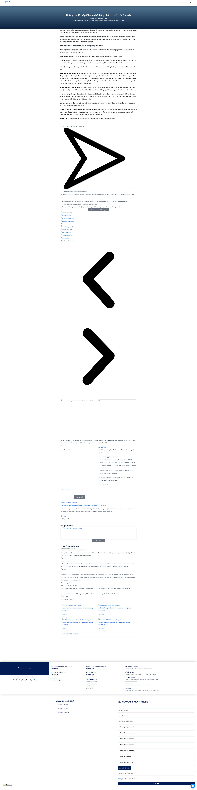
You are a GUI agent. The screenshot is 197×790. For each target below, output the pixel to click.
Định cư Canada (108, 20)
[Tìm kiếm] (190, 2)
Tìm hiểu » (64, 614)
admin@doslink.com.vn (91, 681)
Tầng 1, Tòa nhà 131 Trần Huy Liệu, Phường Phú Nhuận (139, 668)
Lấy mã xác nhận (124, 768)
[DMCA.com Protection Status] (7, 784)
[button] (98, 280)
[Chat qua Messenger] (193, 786)
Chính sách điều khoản (63, 712)
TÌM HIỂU (63, 516)
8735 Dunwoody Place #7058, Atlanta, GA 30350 (137, 685)
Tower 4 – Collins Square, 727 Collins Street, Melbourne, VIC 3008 (141, 679)
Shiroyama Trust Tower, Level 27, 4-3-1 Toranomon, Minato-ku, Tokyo (142, 690)
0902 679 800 (90, 669)
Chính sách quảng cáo (63, 708)
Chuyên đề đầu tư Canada (81, 20)
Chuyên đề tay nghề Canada (96, 20)
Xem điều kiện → (103, 447)
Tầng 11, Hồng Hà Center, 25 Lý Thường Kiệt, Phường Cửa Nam (141, 674)
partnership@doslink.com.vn (58, 680)
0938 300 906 (54, 669)
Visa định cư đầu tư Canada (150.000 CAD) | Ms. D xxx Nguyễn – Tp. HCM (83, 505)
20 (74, 633)
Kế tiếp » (77, 633)
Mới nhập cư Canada (119, 20)
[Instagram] (30, 679)
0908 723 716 (90, 675)
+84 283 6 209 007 (91, 679)
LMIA (62, 194)
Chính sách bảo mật (63, 704)
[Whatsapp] (26, 679)
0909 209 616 (54, 675)
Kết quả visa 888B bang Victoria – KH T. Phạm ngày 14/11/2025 (99, 529)
